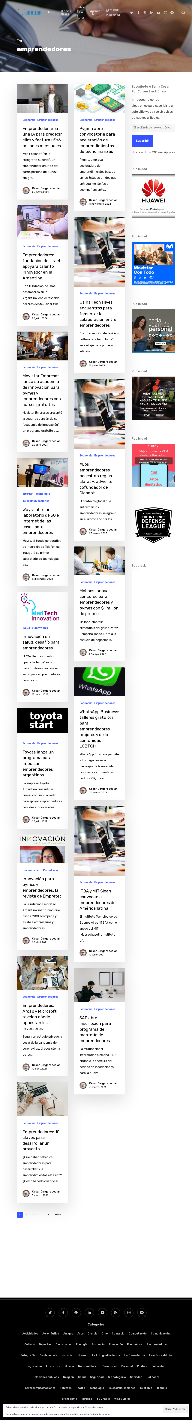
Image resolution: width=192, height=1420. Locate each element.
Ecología (81, 1344)
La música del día (160, 1355)
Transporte (69, 1398)
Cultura (29, 1344)
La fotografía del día (106, 1355)
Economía (28, 120)
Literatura (53, 1366)
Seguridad (97, 1377)
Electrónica (134, 1344)
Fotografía (27, 1355)
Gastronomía (48, 1355)
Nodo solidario (88, 1366)
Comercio (118, 1333)
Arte (80, 1333)
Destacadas (64, 1344)
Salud (26, 628)
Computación (138, 1333)
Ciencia (93, 1333)
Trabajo (162, 1388)
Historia (67, 1355)
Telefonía (146, 1388)
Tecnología (42, 493)
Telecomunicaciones (35, 501)
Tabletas (66, 1388)
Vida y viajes (40, 628)
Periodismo (50, 870)
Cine (105, 1333)
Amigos (68, 1333)
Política (142, 1366)
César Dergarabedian (46, 188)
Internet (28, 493)
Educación (116, 1344)
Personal (127, 1366)
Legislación (34, 1366)
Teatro (80, 1388)
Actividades (30, 1333)
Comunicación (31, 870)
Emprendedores (47, 120)
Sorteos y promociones (40, 1388)
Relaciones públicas (46, 1377)
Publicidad (158, 1366)
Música (69, 1366)
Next (58, 1214)
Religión (68, 1377)
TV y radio (103, 1398)
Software (153, 1377)
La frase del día (134, 1355)
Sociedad (136, 1377)
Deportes (45, 1344)
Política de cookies (100, 1414)
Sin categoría (117, 1377)
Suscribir (142, 141)
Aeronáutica (50, 1333)
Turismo (86, 1398)
